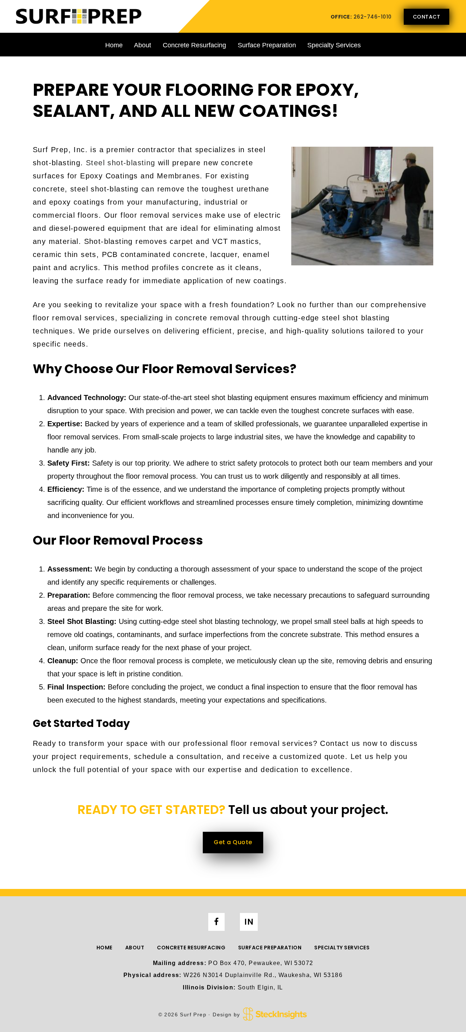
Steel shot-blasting (120, 163)
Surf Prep (78, 16)
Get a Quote (233, 842)
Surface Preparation (267, 45)
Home (114, 45)
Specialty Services (334, 45)
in (248, 922)
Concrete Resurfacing (194, 45)
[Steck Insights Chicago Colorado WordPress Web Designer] (275, 1014)
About (142, 45)
